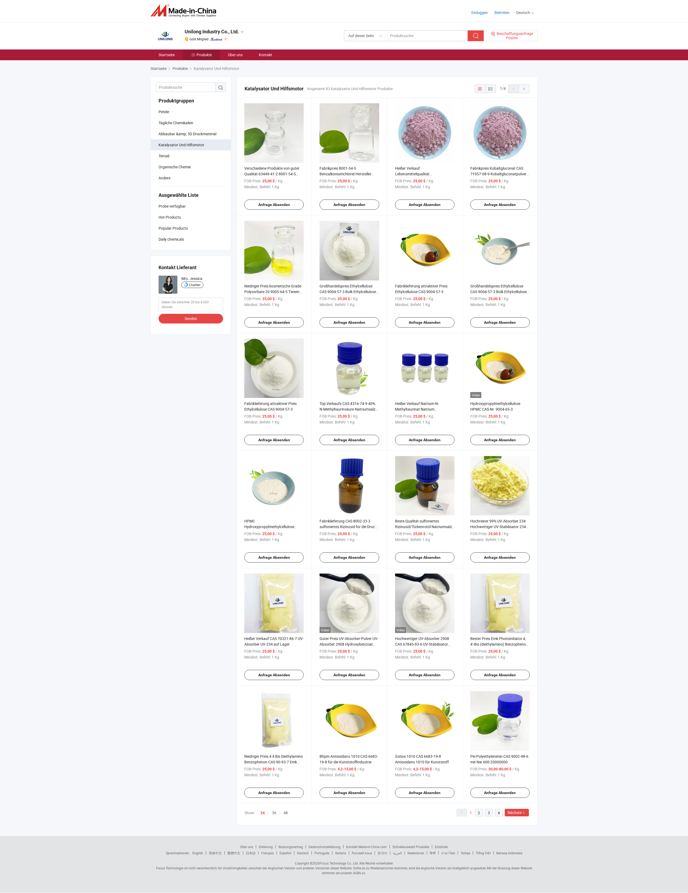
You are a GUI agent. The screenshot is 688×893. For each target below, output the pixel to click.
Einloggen (479, 12)
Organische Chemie (175, 166)
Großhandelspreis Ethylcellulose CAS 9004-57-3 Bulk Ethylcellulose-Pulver (348, 291)
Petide (164, 111)
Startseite (167, 54)
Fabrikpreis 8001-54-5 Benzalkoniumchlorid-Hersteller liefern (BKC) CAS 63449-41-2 (345, 174)
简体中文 (215, 853)
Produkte (204, 54)
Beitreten (502, 12)
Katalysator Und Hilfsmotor (181, 144)
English (197, 853)
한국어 (382, 853)
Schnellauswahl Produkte (410, 847)
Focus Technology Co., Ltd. (339, 863)
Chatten (194, 285)
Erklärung (266, 847)
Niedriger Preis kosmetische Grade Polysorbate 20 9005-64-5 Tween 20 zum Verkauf (272, 291)
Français (267, 853)
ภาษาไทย (448, 853)
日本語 (251, 853)
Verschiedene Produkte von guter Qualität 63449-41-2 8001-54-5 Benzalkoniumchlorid (271, 174)
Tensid (164, 155)
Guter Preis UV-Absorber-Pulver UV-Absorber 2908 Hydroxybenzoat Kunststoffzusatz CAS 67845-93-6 (349, 644)
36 (274, 812)
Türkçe (465, 853)
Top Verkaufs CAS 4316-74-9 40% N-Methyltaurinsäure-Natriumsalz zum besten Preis (347, 409)
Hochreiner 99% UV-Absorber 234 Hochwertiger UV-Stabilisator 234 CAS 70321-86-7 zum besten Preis (498, 526)
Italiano (340, 853)
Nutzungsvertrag (290, 847)
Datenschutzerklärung (325, 847)
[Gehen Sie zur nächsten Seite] (524, 89)
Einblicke (441, 847)
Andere (164, 177)
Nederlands (415, 853)
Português (321, 853)
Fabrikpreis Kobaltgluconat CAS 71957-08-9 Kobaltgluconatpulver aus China (498, 174)
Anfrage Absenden (274, 204)
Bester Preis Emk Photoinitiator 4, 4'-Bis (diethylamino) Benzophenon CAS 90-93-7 (499, 644)
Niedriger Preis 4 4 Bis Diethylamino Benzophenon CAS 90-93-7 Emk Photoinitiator (273, 762)
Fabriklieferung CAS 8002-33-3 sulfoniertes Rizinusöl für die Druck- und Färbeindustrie (349, 526)
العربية (397, 853)
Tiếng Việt (483, 853)
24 (262, 813)
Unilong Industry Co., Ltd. (212, 31)
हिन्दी (433, 853)
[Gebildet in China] (185, 10)
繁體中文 (233, 853)
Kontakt (265, 54)
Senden (191, 318)
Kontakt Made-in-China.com (366, 847)
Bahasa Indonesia (509, 853)
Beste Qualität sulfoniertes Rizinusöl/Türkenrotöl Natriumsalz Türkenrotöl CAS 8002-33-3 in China (424, 526)
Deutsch (303, 853)
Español (285, 853)
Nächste (515, 812)
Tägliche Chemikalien (176, 122)
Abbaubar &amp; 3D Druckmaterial (187, 133)
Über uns (235, 54)
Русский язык (362, 853)
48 (286, 812)
